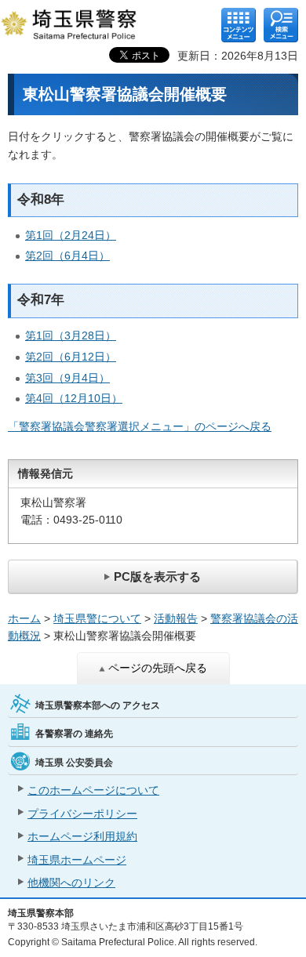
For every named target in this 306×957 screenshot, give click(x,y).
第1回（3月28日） (70, 335)
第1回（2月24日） (70, 235)
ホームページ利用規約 (82, 836)
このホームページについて (93, 790)
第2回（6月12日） (70, 356)
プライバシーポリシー (82, 813)
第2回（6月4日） (67, 255)
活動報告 (176, 618)
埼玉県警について (97, 618)
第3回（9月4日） (67, 378)
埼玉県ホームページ (76, 860)
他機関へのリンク (71, 882)
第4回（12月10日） (73, 398)
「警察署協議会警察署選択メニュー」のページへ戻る (139, 426)
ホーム (24, 618)
